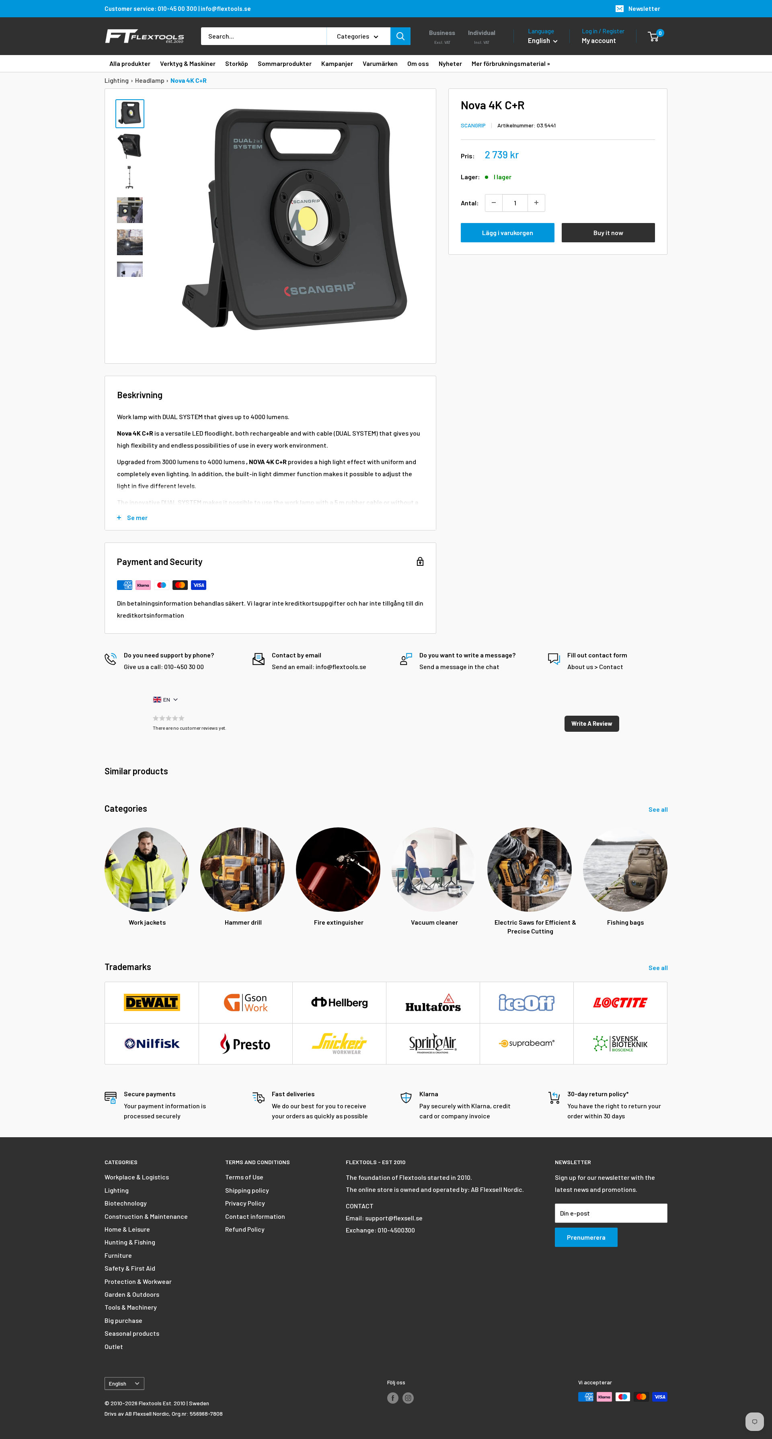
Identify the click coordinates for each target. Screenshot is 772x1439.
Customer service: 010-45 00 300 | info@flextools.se (178, 8)
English (117, 1383)
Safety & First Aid (130, 1268)
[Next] (667, 874)
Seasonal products (132, 1333)
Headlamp (149, 80)
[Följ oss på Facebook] (392, 1397)
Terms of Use (244, 1177)
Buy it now (608, 232)
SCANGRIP (473, 124)
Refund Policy (245, 1229)
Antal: (470, 202)
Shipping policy (247, 1190)
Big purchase (123, 1320)
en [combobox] (166, 699)
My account (599, 40)
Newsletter (644, 8)
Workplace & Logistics (137, 1177)
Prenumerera (586, 1237)
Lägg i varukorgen (507, 232)
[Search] (400, 36)
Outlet (114, 1346)
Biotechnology (126, 1203)
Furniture (118, 1255)
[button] (592, 724)
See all (659, 809)
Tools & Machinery (131, 1307)
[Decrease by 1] (493, 202)
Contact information (255, 1216)
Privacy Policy (245, 1203)
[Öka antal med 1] (536, 202)
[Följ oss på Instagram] (408, 1397)
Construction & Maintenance (146, 1216)
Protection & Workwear (138, 1281)
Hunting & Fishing (130, 1242)
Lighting (117, 80)
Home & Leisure (127, 1229)
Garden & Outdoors (132, 1294)
